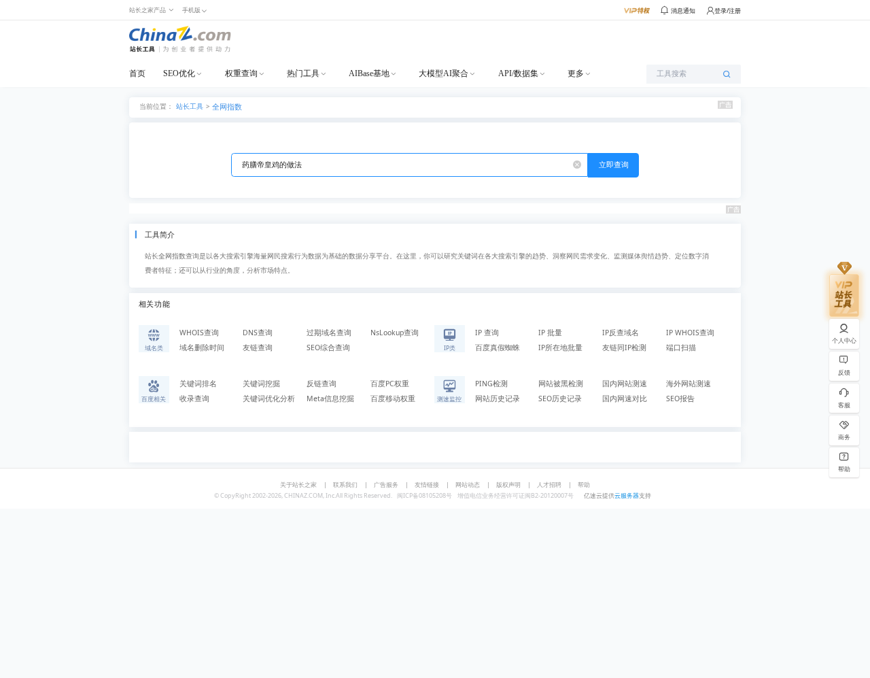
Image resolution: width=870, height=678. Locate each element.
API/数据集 (518, 73)
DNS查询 (258, 332)
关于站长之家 (298, 484)
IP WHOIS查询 (690, 332)
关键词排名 (198, 383)
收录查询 (194, 398)
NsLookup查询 (394, 332)
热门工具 (303, 73)
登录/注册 (727, 10)
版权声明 (508, 484)
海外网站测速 (688, 383)
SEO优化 (179, 73)
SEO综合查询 (328, 347)
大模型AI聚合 (443, 73)
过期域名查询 (329, 332)
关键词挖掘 (261, 383)
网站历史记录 (497, 398)
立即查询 (614, 164)
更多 (576, 73)
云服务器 (626, 495)
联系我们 (345, 484)
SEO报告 (680, 398)
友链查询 (258, 347)
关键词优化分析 (269, 398)
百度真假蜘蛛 (497, 347)
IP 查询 (487, 332)
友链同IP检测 (624, 347)
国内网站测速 (624, 383)
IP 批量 (550, 332)
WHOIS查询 (199, 332)
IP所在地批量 (560, 347)
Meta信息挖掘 (330, 398)
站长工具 (189, 105)
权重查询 (241, 73)
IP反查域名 (620, 332)
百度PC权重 (389, 383)
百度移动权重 (392, 398)
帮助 (584, 484)
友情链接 (427, 484)
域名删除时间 (201, 347)
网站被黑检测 (560, 383)
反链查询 (321, 383)
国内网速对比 (624, 398)
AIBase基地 (369, 73)
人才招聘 (549, 484)
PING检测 (491, 383)
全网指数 (227, 107)
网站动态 (467, 484)
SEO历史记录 (560, 398)
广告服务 (386, 484)
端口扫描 (681, 347)
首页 (137, 73)
